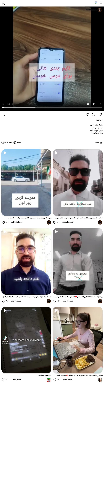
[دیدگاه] (93, 114)
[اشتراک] (87, 114)
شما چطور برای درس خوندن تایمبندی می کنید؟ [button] (96, 131)
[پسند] (100, 114)
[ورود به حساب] (3, 3)
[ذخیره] (3, 114)
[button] (101, 3)
